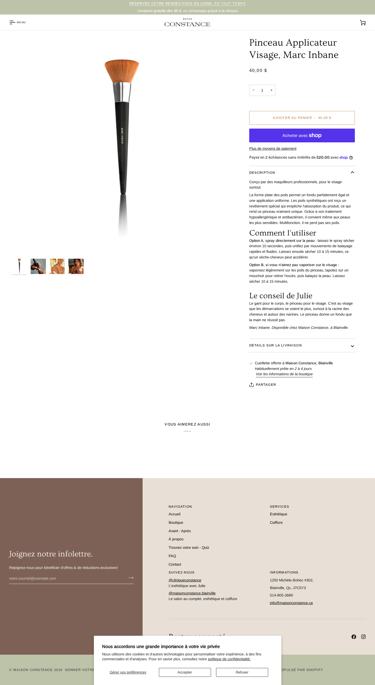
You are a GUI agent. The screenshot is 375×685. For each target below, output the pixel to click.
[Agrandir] (21, 246)
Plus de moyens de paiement (272, 148)
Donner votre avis (85, 670)
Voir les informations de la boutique (284, 374)
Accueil (174, 514)
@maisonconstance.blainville (192, 593)
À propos (176, 539)
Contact (175, 564)
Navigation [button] (180, 506)
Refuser (242, 672)
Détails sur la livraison (275, 345)
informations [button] (284, 572)
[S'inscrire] (129, 578)
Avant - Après (180, 531)
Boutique (176, 522)
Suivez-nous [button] (182, 572)
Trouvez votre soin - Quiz (189, 547)
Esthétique (278, 514)
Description (262, 173)
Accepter (185, 672)
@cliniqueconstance (185, 580)
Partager (266, 385)
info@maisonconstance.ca (291, 603)
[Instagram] (363, 636)
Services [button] (279, 506)
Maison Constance (33, 670)
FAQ (172, 556)
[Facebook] (354, 636)
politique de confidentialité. (229, 659)
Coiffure (276, 522)
